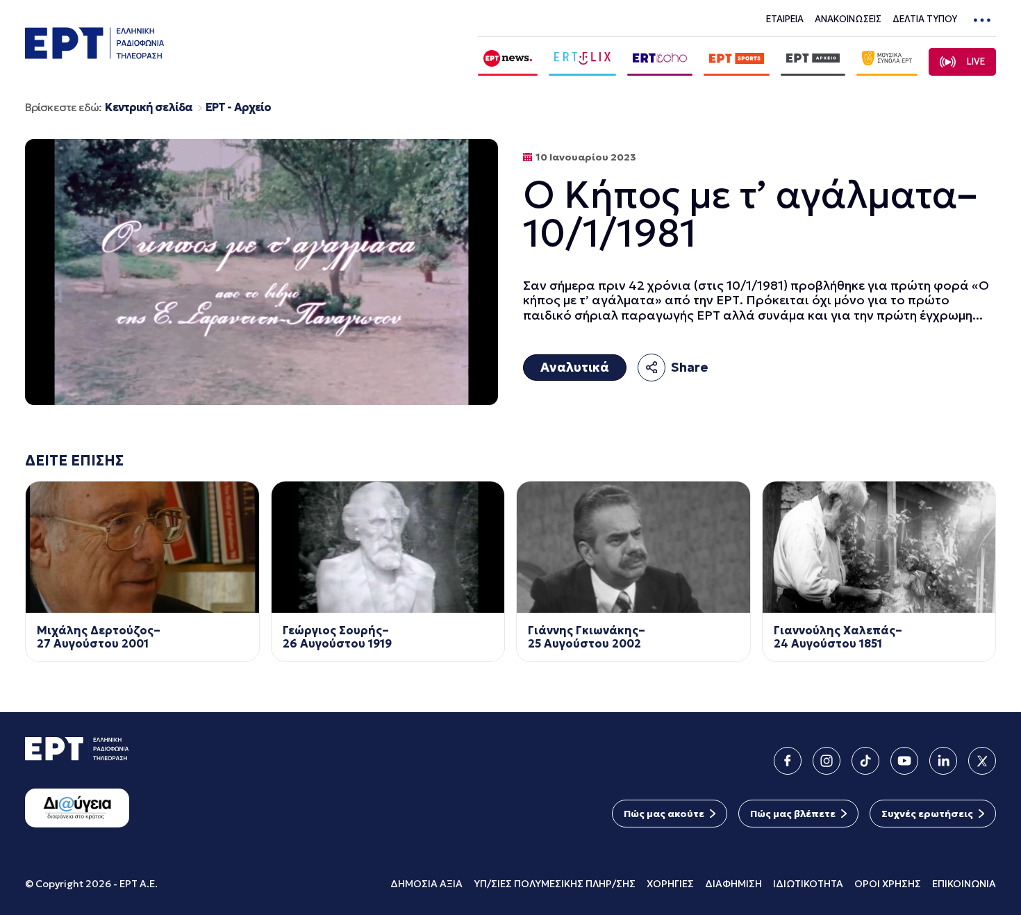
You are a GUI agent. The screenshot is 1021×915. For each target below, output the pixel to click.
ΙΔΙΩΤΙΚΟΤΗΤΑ (808, 883)
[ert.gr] (94, 55)
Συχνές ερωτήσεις (927, 813)
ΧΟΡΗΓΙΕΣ (670, 883)
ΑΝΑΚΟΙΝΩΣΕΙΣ (848, 19)
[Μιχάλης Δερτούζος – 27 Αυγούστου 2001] (142, 547)
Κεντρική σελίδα (148, 107)
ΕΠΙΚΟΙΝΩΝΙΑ (964, 883)
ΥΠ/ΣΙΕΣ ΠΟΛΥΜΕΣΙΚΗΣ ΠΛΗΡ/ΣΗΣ (555, 883)
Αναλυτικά (574, 367)
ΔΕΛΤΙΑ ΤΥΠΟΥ (925, 19)
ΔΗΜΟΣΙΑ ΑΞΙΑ (426, 883)
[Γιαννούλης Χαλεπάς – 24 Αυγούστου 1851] (879, 547)
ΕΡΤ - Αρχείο (238, 107)
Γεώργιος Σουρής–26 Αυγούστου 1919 (337, 637)
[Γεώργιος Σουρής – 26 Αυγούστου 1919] (388, 547)
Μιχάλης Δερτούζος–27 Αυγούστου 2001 (98, 637)
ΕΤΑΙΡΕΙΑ (785, 19)
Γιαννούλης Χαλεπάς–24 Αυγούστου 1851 (838, 637)
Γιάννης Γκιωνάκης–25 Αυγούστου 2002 (586, 637)
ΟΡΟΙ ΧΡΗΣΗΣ (887, 883)
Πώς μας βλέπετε (793, 813)
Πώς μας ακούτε (664, 813)
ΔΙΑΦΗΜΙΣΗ (733, 883)
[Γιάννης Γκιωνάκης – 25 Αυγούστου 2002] (633, 547)
